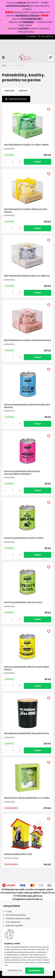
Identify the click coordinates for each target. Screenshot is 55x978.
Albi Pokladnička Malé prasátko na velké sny (27, 275)
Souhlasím (34, 970)
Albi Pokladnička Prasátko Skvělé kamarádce (27, 340)
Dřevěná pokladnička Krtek (18, 854)
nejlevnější (9, 90)
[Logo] (27, 57)
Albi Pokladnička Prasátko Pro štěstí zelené (26, 144)
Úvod (4, 65)
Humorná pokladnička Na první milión (23, 538)
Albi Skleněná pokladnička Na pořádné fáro (26, 733)
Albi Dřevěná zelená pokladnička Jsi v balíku (27, 798)
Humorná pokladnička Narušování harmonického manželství (22, 472)
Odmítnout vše (14, 970)
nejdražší (23, 90)
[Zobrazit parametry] (16, 99)
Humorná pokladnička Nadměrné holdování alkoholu (27, 406)
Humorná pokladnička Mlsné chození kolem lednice (26, 668)
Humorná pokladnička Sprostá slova (23, 602)
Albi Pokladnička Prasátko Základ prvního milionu (25, 210)
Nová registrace (47, 36)
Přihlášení (32, 36)
